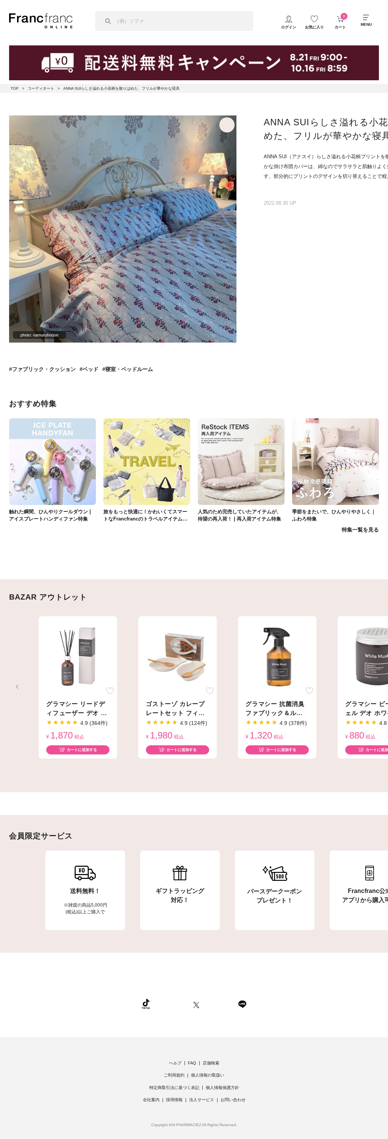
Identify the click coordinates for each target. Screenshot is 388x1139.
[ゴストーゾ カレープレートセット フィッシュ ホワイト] (177, 657)
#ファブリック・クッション (42, 369)
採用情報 (174, 1099)
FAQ (192, 1063)
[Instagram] (171, 1004)
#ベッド (89, 369)
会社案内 (151, 1099)
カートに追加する (82, 750)
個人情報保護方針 (222, 1087)
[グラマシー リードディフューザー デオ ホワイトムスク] (78, 657)
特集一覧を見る (360, 530)
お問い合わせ (233, 1099)
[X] (196, 1004)
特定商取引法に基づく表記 (174, 1087)
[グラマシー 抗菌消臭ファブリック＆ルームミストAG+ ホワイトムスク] (277, 657)
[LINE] (242, 1004)
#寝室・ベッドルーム (127, 369)
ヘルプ (175, 1063)
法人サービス (201, 1099)
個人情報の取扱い (207, 1075)
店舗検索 (211, 1063)
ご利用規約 (174, 1075)
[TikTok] (146, 1004)
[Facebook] (219, 1004)
